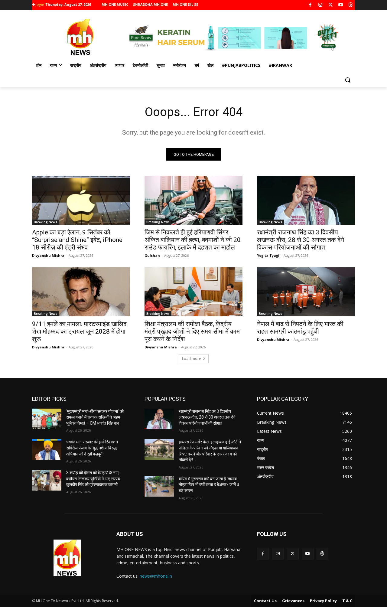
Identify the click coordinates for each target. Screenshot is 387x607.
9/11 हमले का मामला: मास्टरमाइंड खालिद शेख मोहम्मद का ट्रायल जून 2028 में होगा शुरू (79, 331)
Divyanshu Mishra (48, 255)
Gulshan (152, 255)
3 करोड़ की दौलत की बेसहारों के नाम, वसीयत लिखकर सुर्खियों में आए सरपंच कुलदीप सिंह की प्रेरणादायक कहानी (93, 478)
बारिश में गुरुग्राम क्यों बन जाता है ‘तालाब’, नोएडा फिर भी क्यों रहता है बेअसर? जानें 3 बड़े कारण (209, 484)
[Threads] (350, 5)
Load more (191, 358)
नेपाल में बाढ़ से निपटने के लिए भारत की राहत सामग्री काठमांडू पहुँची (300, 327)
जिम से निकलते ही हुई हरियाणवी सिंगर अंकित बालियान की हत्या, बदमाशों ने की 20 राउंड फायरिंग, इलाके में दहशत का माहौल (193, 240)
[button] (347, 80)
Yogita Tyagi (268, 255)
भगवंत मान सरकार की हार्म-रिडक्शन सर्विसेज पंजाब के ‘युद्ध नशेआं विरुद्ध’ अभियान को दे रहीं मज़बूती (92, 447)
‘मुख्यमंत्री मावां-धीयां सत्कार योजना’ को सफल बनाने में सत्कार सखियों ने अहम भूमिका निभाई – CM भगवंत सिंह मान (95, 417)
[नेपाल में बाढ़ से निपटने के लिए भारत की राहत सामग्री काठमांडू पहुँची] (306, 291)
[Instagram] (320, 5)
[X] (330, 5)
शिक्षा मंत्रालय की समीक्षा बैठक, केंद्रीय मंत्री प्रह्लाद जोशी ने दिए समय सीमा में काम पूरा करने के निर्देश (192, 331)
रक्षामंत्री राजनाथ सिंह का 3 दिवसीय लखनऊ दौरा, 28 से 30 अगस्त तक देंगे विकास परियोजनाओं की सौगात (300, 240)
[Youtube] (340, 5)
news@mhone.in (156, 576)
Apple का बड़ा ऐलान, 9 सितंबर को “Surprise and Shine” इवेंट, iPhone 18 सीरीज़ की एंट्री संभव (77, 240)
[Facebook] (310, 5)
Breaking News (45, 222)
